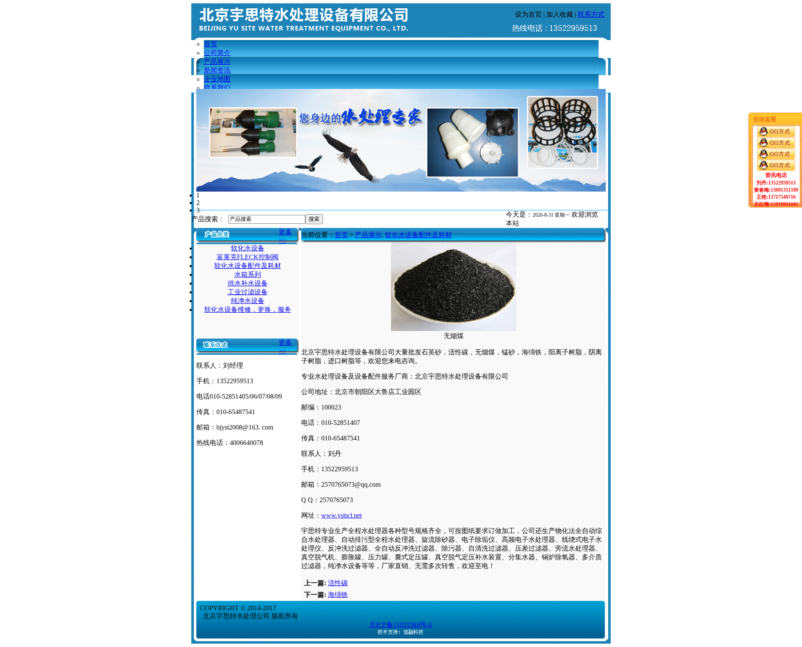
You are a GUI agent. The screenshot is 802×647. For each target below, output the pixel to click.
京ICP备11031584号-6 (400, 624)
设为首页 (528, 14)
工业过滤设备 (248, 292)
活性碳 (338, 582)
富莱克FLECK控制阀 (248, 256)
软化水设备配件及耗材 (247, 265)
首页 (210, 44)
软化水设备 (247, 248)
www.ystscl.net (341, 515)
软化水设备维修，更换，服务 (247, 309)
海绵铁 (338, 594)
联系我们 (217, 87)
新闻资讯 (217, 70)
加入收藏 (559, 14)
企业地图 (217, 79)
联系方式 (591, 14)
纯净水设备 (247, 300)
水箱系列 (247, 274)
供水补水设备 (248, 283)
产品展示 (217, 61)
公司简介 (217, 52)
